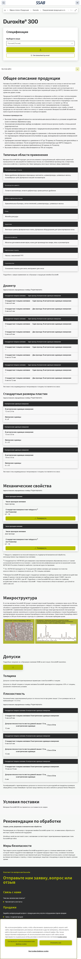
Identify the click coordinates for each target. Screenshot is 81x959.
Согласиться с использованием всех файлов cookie (21, 943)
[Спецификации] (40, 49)
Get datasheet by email (41, 55)
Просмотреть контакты (13, 902)
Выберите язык (13, 39)
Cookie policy (62, 937)
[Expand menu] (77, 69)
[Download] (13, 667)
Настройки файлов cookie (38, 951)
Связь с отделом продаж (14, 917)
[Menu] (77, 3)
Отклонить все (55, 943)
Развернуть (41, 518)
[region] (38, 939)
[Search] (4, 3)
